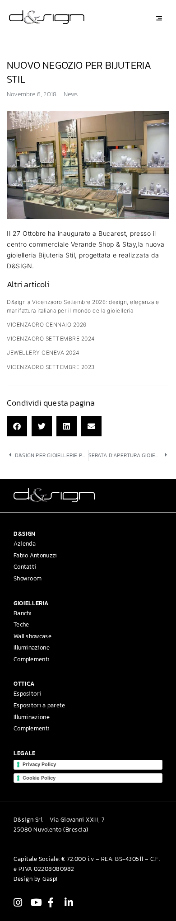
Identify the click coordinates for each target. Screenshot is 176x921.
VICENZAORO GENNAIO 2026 (47, 324)
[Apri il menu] (159, 18)
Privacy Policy (39, 764)
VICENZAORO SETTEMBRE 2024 (51, 338)
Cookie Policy (39, 778)
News (71, 94)
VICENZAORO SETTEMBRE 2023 (51, 367)
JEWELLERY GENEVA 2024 (43, 352)
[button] (17, 426)
